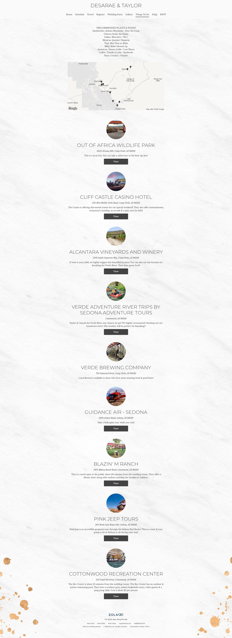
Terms (147, 626)
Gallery (129, 14)
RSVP (163, 14)
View (116, 161)
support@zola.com (125, 623)
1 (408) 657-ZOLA (139, 623)
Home (69, 14)
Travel (90, 14)
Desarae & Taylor (116, 5)
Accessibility (134, 626)
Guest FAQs (101, 623)
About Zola (90, 623)
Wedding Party (115, 14)
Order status (112, 623)
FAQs (154, 14)
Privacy (142, 626)
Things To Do (142, 14)
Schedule (79, 14)
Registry (100, 14)
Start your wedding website (92, 626)
